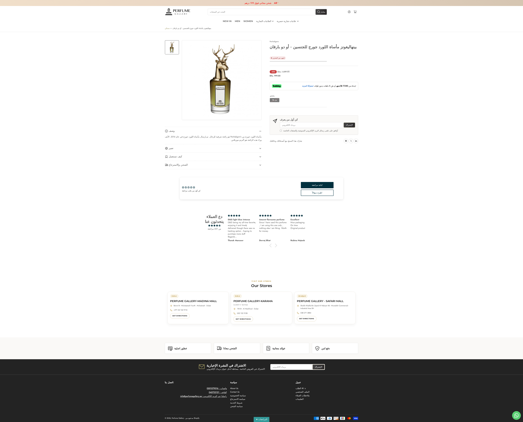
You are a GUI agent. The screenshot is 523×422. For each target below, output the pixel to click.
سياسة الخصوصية (238, 395)
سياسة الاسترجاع (237, 399)
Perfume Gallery (178, 418)
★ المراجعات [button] (261, 419)
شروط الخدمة (236, 402)
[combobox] (267, 12)
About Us (234, 388)
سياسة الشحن (236, 406)
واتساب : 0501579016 (217, 388)
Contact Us (234, 391)
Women (248, 21)
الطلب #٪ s (301, 388)
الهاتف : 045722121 (218, 392)
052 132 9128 (242, 313)
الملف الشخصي (302, 391)
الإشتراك (349, 125)
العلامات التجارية (263, 21)
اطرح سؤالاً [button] (317, 192)
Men (237, 21)
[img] (214, 225)
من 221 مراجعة (214, 228)
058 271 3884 (305, 313)
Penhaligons (274, 41)
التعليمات (300, 399)
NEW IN (227, 21)
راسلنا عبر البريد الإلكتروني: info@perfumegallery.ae (203, 396)
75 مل (274, 100)
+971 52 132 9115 (180, 310)
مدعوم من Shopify (192, 418)
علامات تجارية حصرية (286, 21)
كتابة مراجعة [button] (317, 185)
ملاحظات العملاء (303, 395)
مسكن (167, 28)
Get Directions (179, 316)
